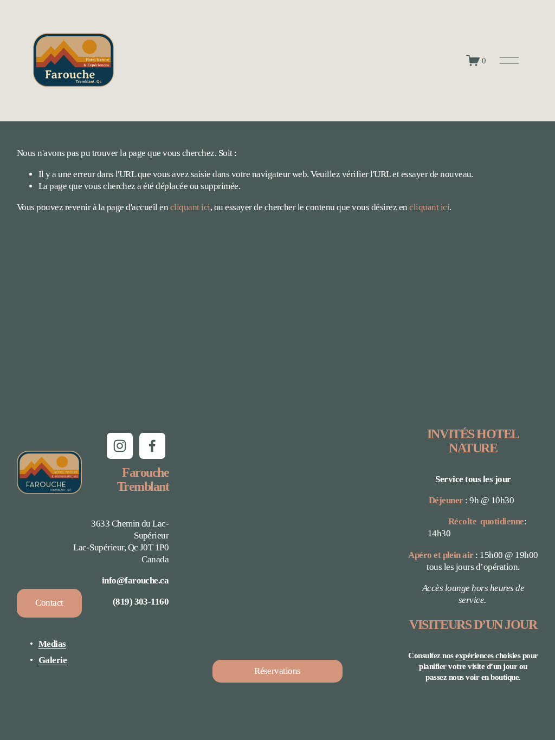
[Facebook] (152, 446)
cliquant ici (190, 207)
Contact (49, 603)
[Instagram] (120, 446)
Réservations (277, 671)
